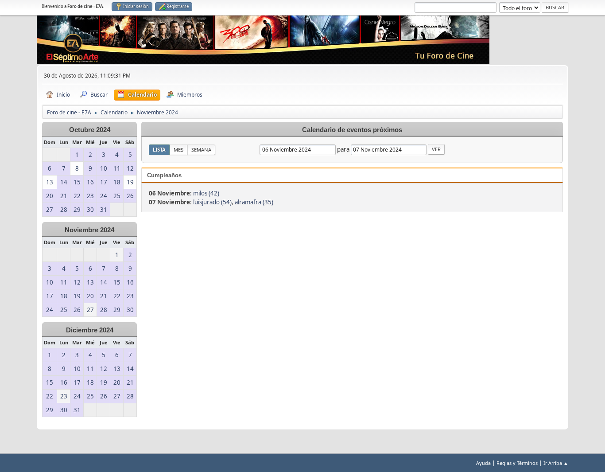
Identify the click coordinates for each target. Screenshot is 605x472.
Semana (201, 149)
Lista (159, 149)
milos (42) (206, 193)
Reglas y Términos (517, 463)
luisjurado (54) (212, 202)
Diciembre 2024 (89, 330)
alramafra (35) (254, 202)
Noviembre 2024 (89, 230)
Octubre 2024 (89, 129)
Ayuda (483, 463)
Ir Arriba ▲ (555, 463)
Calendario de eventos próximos (352, 129)
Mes (178, 149)
